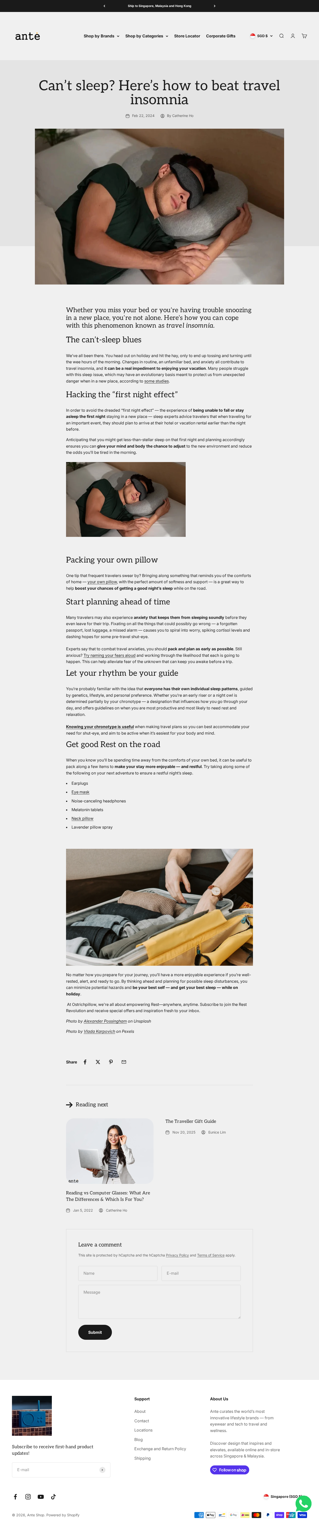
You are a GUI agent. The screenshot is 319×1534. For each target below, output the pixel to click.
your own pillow (102, 581)
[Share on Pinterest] (111, 1062)
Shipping (142, 1458)
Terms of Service (211, 1255)
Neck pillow (82, 818)
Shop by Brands (99, 35)
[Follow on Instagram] (28, 1496)
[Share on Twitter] (98, 1062)
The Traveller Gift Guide (190, 1121)
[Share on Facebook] (85, 1062)
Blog (138, 1439)
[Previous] (104, 5)
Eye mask (80, 791)
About (140, 1411)
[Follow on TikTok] (53, 1496)
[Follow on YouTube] (40, 1496)
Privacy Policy (177, 1255)
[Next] (215, 5)
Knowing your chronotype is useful (100, 726)
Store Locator (187, 35)
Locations (143, 1430)
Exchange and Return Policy (160, 1448)
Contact (141, 1420)
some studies (156, 381)
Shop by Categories (144, 35)
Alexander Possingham (105, 1021)
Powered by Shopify (63, 1515)
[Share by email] (124, 1062)
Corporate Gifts (221, 35)
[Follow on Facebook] (15, 1496)
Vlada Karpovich (99, 1031)
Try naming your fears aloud (109, 655)
